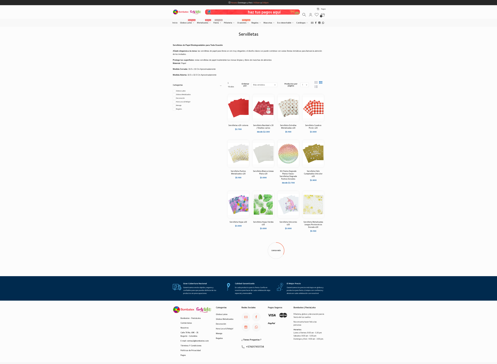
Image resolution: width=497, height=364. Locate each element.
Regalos (179, 109)
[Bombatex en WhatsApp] (323, 23)
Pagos (183, 355)
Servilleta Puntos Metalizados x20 (238, 172)
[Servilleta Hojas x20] (238, 204)
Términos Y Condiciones (191, 345)
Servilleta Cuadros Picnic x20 (313, 127)
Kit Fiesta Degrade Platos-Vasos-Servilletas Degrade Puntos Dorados (288, 175)
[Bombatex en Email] (312, 23)
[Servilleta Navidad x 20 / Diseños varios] (263, 107)
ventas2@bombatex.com (198, 341)
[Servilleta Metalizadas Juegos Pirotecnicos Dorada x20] (313, 204)
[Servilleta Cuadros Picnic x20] (313, 107)
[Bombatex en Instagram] (319, 23)
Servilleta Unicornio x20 (288, 223)
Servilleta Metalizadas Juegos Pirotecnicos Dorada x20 (313, 224)
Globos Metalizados (183, 94)
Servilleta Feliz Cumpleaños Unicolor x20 (313, 174)
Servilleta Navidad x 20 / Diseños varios (263, 127)
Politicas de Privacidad (191, 350)
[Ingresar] (311, 15)
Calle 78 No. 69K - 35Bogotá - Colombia (189, 334)
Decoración (180, 98)
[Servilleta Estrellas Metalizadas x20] (288, 107)
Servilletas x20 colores (238, 125)
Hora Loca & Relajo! (183, 101)
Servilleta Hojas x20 (238, 222)
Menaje (178, 105)
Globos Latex (181, 91)
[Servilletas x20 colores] (238, 107)
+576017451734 (255, 347)
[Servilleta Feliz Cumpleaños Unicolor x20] (313, 153)
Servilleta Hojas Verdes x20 (263, 223)
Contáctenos (186, 323)
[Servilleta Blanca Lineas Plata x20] (263, 153)
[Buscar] (304, 15)
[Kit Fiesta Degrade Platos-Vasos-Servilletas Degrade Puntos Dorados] (288, 153)
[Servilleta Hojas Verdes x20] (263, 204)
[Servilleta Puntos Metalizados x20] (238, 153)
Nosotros (185, 327)
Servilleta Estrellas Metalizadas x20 (288, 127)
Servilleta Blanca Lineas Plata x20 (263, 172)
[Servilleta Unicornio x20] (288, 204)
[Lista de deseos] (317, 15)
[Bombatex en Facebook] (316, 23)
